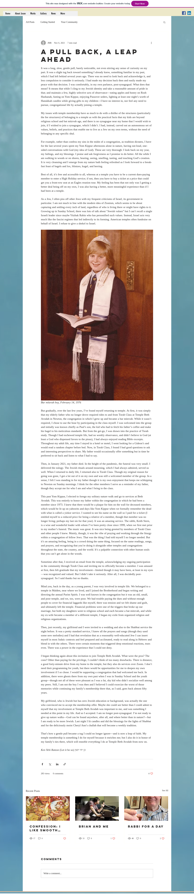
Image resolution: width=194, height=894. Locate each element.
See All (165, 790)
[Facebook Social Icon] (184, 13)
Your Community (69, 22)
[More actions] (151, 43)
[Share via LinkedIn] (57, 764)
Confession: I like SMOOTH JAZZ (45, 828)
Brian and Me (94, 826)
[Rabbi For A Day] (146, 808)
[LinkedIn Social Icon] (189, 13)
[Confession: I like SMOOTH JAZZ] (48, 808)
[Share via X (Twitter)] (49, 764)
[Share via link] (64, 764)
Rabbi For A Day (146, 826)
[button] (164, 22)
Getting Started (47, 22)
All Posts (30, 22)
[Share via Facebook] (42, 764)
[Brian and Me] (97, 808)
